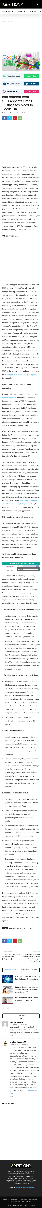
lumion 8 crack (16, 1022)
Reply (11, 1035)
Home (4, 22)
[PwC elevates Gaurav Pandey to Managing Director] (7, 1000)
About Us (6, 1199)
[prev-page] (3, 1008)
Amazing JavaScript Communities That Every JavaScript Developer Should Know (31, 957)
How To (11, 97)
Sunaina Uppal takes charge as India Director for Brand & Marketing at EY (27, 989)
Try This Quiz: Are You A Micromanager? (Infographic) (11, 956)
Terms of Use (26, 1201)
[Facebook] (4, 118)
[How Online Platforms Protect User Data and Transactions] (7, 979)
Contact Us (23, 1199)
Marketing (17, 97)
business (12, 928)
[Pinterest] (15, 118)
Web (30, 928)
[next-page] (7, 1008)
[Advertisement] (21, 37)
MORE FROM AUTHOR (29, 969)
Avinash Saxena (9, 113)
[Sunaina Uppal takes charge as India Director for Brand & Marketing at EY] (7, 989)
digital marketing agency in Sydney (22, 374)
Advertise (14, 1199)
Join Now (32, 76)
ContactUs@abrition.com (25, 1188)
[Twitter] (9, 118)
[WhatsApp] (20, 118)
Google (19, 928)
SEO (25, 928)
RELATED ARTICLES (12, 969)
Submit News (33, 1199)
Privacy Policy (15, 1201)
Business (11, 22)
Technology (25, 97)
